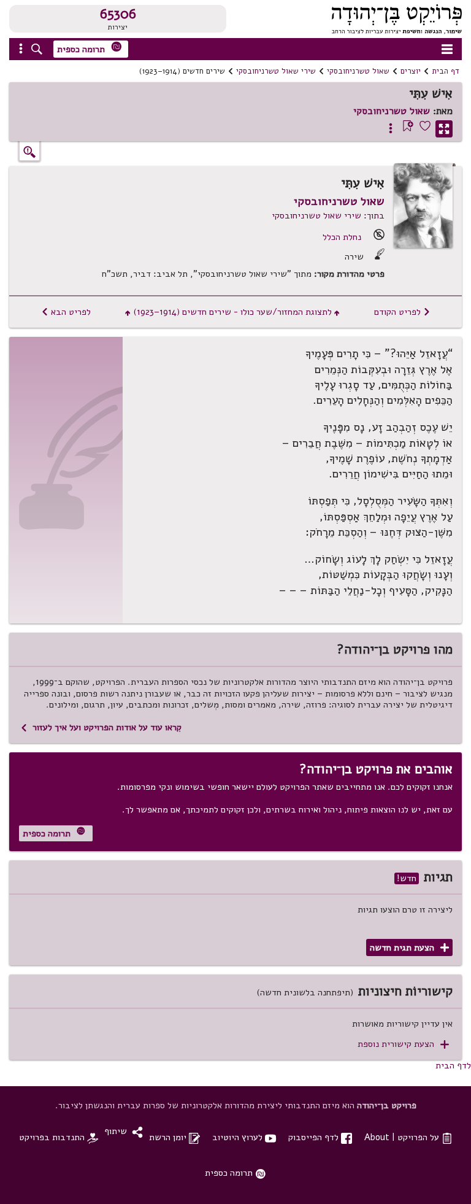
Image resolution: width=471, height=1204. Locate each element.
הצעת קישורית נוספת (403, 1044)
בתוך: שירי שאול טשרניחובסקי (328, 215)
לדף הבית (453, 1065)
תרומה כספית (89, 48)
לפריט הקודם (402, 312)
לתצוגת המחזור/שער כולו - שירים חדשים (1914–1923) (232, 312)
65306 (118, 14)
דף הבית (445, 71)
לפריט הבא (66, 312)
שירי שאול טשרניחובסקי (276, 71)
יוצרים (410, 71)
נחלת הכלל (342, 237)
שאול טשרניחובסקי (358, 71)
